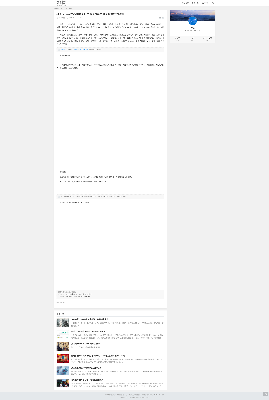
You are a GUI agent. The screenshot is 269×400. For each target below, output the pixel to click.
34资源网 (62, 18)
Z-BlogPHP (131, 397)
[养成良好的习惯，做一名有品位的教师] (63, 383)
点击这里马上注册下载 (81, 49)
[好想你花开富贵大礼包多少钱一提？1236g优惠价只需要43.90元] (63, 358)
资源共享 (195, 3)
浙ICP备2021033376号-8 (156, 395)
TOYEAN (146, 397)
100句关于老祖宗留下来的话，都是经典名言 (89, 319)
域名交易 (205, 3)
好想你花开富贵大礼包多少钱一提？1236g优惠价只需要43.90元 (98, 356)
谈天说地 (69, 8)
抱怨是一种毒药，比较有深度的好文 (86, 344)
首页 (62, 8)
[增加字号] (160, 18)
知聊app (63, 49)
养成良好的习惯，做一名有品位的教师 (87, 380)
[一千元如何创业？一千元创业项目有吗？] (63, 334)
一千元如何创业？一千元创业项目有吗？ (88, 331)
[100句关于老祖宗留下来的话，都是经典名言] (63, 322)
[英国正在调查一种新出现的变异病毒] (63, 370)
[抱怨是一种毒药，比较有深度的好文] (63, 346)
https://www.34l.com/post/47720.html (78, 296)
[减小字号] (163, 18)
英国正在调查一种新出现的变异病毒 (86, 368)
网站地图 (145, 395)
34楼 (106, 395)
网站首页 (185, 3)
